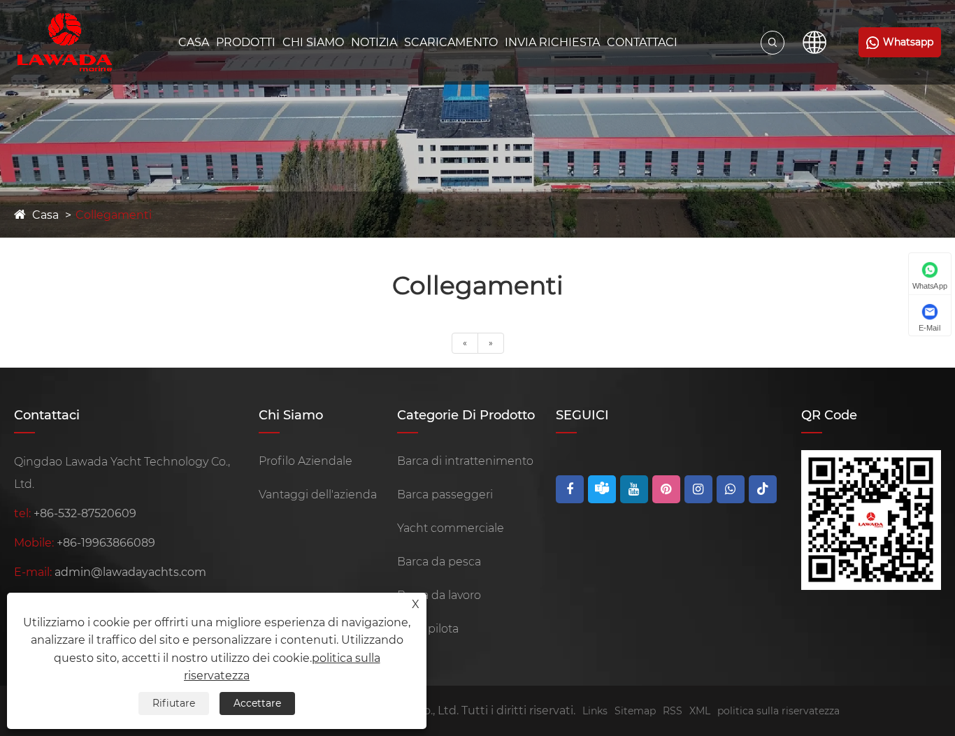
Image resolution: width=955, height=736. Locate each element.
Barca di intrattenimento (465, 461)
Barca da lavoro (439, 595)
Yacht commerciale (450, 528)
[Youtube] (634, 489)
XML (699, 711)
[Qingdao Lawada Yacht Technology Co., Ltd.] (65, 42)
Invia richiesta (552, 42)
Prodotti (245, 42)
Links (595, 711)
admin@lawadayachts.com (130, 572)
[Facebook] (570, 489)
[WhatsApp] (731, 489)
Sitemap (635, 711)
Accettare (257, 703)
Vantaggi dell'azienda (318, 494)
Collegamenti (114, 215)
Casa (193, 42)
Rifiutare (173, 703)
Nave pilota (428, 628)
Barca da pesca (439, 561)
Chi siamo (313, 42)
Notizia (374, 42)
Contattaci (642, 42)
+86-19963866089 (106, 542)
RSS (672, 711)
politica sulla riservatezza (778, 711)
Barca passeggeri (445, 494)
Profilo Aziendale (305, 461)
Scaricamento (451, 42)
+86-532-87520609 (85, 513)
